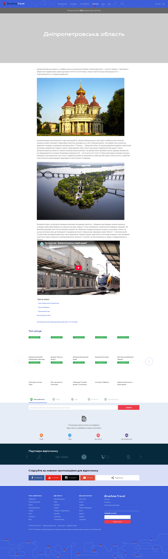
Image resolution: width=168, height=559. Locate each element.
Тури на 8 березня (43, 307)
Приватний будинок (85, 508)
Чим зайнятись (35, 496)
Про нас (106, 499)
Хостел (81, 502)
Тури (109, 4)
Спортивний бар (59, 519)
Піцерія (56, 508)
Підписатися (117, 522)
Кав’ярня (57, 505)
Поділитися (119, 478)
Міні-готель (82, 499)
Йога (30, 519)
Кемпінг (81, 513)
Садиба (81, 505)
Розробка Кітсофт (71, 525)
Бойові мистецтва (34, 502)
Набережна (32, 499)
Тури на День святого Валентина (48, 303)
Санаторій (82, 519)
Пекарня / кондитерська (61, 511)
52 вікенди (73, 4)
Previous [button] (19, 361)
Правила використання (49, 525)
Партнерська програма (111, 505)
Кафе (55, 502)
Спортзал (32, 516)
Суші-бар (57, 513)
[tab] (38, 399)
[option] (84, 35)
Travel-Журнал (84, 4)
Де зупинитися (85, 496)
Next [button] (149, 361)
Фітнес (31, 505)
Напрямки (95, 4)
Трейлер (81, 516)
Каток (30, 513)
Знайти (129, 407)
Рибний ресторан (59, 499)
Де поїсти (58, 496)
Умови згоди (61, 525)
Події (103, 4)
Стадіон (31, 511)
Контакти (107, 502)
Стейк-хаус (57, 516)
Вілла (81, 511)
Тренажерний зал (34, 508)
